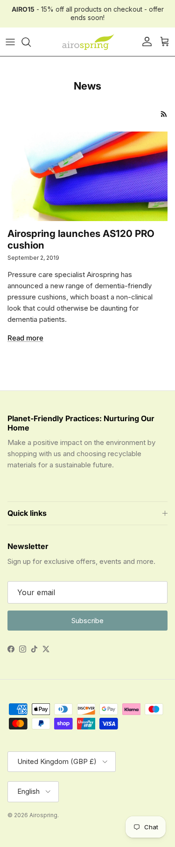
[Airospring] (88, 42)
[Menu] (10, 42)
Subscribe (87, 620)
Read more (25, 337)
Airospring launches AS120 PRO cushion (80, 239)
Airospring (43, 815)
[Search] (31, 42)
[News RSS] (164, 114)
